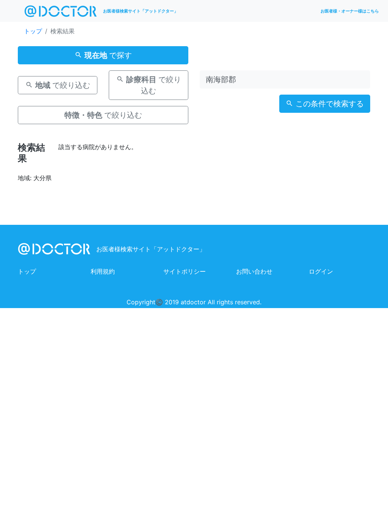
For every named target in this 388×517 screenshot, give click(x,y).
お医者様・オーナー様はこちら (350, 11)
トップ (33, 31)
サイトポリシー (184, 271)
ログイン (321, 271)
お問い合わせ (254, 271)
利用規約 (103, 271)
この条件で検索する (328, 103)
